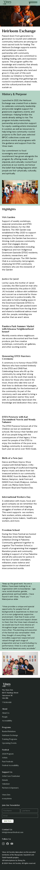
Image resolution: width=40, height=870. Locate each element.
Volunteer (6, 784)
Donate (5, 780)
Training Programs (9, 739)
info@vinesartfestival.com (12, 832)
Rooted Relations (9, 731)
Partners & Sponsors (10, 788)
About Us (5, 713)
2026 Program (8, 754)
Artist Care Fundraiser (11, 776)
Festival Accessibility (10, 765)
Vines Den (6, 795)
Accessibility (7, 721)
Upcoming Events (9, 743)
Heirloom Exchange (10, 735)
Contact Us (7, 830)
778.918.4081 (6, 702)
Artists (4, 758)
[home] (7, 3)
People (4, 717)
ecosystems (7, 798)
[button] (33, 3)
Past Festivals (7, 762)
